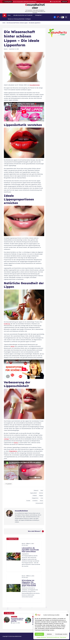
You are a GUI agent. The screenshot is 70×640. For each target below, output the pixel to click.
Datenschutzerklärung (53, 637)
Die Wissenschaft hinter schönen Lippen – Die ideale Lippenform (23, 24)
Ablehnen (49, 634)
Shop (9, 16)
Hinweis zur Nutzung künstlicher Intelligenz (19, 20)
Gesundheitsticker (35, 86)
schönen (35, 502)
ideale (35, 497)
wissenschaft (40, 504)
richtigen (6, 440)
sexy (42, 502)
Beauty (5, 50)
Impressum (63, 637)
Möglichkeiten (13, 452)
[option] (14, 621)
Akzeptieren (39, 634)
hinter (41, 494)
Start (4, 24)
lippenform (35, 499)
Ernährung (7, 325)
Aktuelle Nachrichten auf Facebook (22, 16)
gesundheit (34, 494)
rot (42, 499)
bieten (12, 348)
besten (16, 444)
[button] (67, 615)
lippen (41, 497)
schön (28, 502)
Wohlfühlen (14, 618)
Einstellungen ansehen (61, 634)
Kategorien (38, 16)
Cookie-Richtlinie (41, 637)
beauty (36, 492)
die (42, 492)
